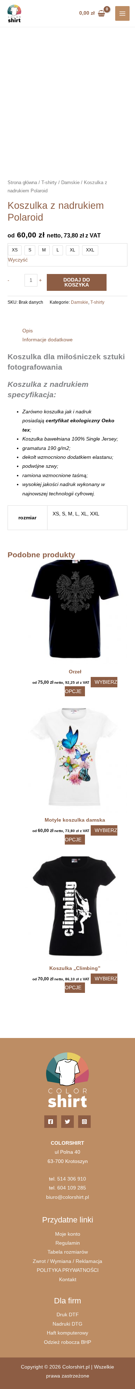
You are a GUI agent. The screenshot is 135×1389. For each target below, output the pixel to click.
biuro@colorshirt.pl (67, 1197)
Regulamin (67, 1243)
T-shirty (49, 182)
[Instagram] (84, 1121)
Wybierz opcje (91, 686)
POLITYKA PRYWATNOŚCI (68, 1270)
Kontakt (67, 1279)
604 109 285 (71, 1188)
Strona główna (22, 182)
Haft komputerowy (67, 1333)
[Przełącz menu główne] (122, 13)
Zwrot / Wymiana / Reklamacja (67, 1261)
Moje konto (67, 1234)
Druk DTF (68, 1314)
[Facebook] (50, 1121)
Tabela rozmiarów (68, 1252)
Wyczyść (18, 260)
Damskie (70, 182)
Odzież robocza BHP (67, 1342)
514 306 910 (71, 1179)
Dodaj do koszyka (76, 282)
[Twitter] (67, 1121)
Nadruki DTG (67, 1324)
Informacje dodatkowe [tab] (47, 339)
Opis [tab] (27, 330)
